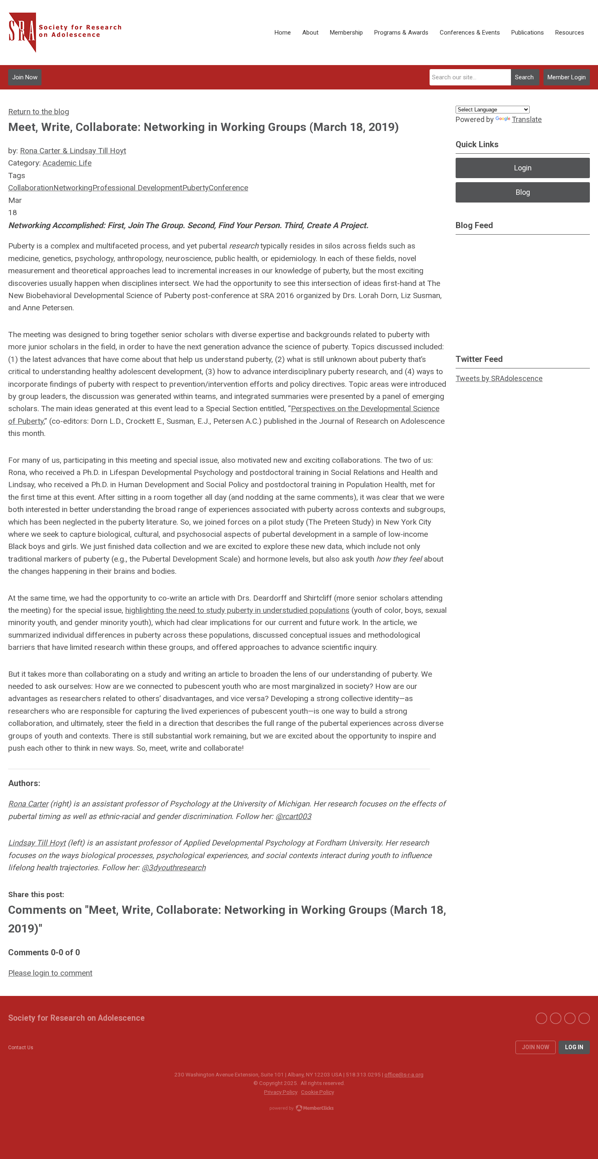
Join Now (24, 77)
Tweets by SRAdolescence (499, 378)
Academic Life (67, 163)
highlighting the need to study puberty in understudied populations (237, 610)
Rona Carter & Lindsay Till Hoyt (73, 150)
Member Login (567, 77)
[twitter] (555, 1018)
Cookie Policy (317, 1092)
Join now (535, 1047)
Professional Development (137, 187)
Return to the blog (38, 111)
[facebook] (541, 1018)
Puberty (195, 187)
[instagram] (584, 1018)
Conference (228, 187)
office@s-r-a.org (403, 1074)
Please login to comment (50, 973)
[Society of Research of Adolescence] (69, 32)
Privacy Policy (280, 1092)
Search (524, 77)
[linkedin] (570, 1018)
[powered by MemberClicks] (299, 1109)
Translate (527, 119)
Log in (574, 1047)
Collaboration (30, 187)
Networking (72, 187)
